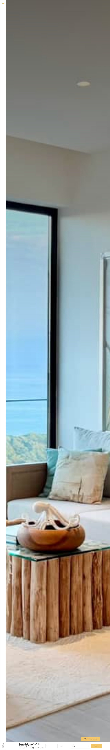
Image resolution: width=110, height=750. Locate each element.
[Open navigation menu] (3, 3)
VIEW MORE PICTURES (91, 739)
